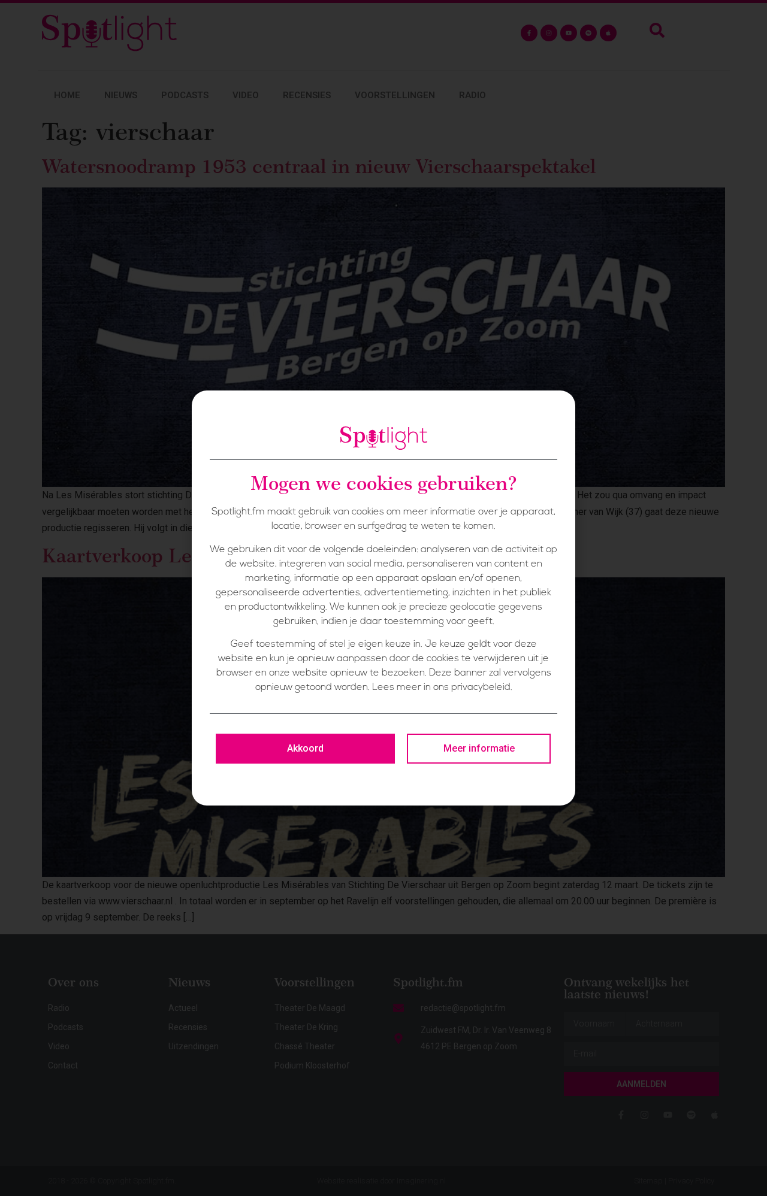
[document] (383, 598)
